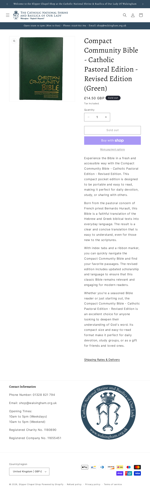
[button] (8, 15)
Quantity (89, 109)
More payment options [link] (112, 149)
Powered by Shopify (52, 484)
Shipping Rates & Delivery (102, 359)
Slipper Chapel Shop (30, 484)
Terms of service (113, 484)
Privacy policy (92, 484)
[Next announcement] (143, 4)
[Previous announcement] (7, 4)
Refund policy (74, 484)
